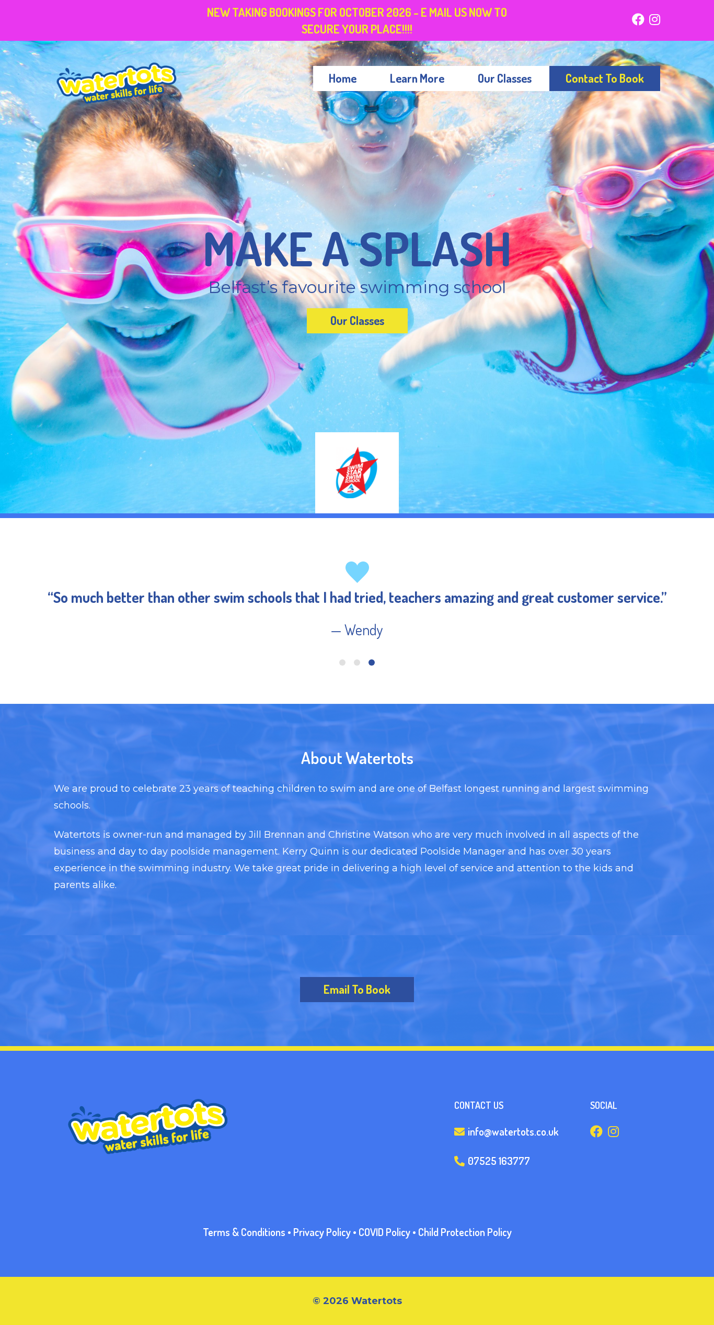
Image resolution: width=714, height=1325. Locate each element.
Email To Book (357, 989)
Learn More (417, 78)
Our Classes (505, 78)
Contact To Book (605, 78)
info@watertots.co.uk (512, 1131)
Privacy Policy (322, 1232)
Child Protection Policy (465, 1232)
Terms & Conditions (244, 1232)
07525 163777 (498, 1160)
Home (342, 78)
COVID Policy (384, 1232)
